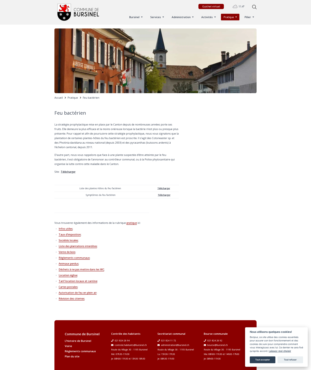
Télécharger (68, 172)
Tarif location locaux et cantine (78, 281)
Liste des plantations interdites (78, 246)
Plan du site (72, 356)
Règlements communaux (74, 258)
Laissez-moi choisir (280, 351)
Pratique (73, 97)
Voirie (68, 346)
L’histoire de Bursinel (78, 341)
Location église (68, 275)
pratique (132, 223)
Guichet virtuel (211, 6)
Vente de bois (67, 252)
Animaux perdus (69, 263)
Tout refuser (290, 359)
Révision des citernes (72, 298)
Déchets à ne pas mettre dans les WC (81, 269)
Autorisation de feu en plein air (78, 292)
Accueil (58, 97)
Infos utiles (66, 228)
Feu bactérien (91, 97)
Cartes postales (68, 287)
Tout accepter (262, 359)
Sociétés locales (68, 240)
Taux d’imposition (70, 234)
